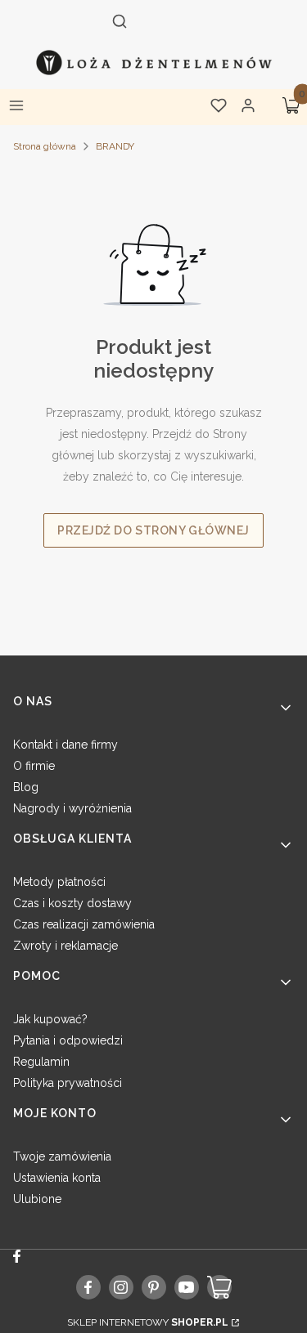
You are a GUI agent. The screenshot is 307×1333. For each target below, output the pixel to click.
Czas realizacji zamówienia (84, 924)
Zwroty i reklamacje (65, 945)
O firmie (34, 765)
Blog (25, 787)
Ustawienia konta (57, 1177)
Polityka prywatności (67, 1082)
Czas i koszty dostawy (72, 903)
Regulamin (41, 1061)
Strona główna (44, 146)
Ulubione (37, 1199)
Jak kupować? (50, 1019)
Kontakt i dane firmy (65, 744)
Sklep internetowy (147, 1322)
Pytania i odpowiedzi (68, 1040)
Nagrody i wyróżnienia (72, 808)
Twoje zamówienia (62, 1156)
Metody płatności (59, 881)
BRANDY (115, 146)
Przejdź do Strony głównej (153, 530)
